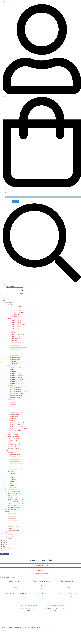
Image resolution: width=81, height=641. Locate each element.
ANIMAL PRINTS (12, 514)
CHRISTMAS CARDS (12, 497)
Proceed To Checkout (45, 565)
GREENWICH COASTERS (16, 320)
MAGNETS (10, 471)
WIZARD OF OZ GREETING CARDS (18, 428)
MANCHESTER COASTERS (16, 373)
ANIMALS (12, 473)
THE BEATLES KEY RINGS (16, 393)
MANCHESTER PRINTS (15, 381)
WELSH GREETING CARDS (16, 412)
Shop (34, 573)
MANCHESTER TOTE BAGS (16, 383)
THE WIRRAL (11, 400)
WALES (9, 406)
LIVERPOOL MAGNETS (15, 345)
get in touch (5, 542)
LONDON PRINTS (14, 363)
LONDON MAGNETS (15, 361)
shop (4, 300)
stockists (5, 544)
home (4, 298)
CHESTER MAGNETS (15, 314)
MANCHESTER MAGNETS (16, 379)
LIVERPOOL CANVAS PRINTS (17, 334)
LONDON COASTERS (15, 355)
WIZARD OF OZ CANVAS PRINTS (18, 422)
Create (39, 627)
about (4, 540)
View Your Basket (34, 565)
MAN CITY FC (13, 369)
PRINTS (7, 511)
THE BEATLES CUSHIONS (16, 389)
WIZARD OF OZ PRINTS (15, 430)
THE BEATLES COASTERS (16, 387)
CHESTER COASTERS (15, 308)
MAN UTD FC (13, 371)
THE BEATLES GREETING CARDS (18, 391)
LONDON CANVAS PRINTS (16, 353)
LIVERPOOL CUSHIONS (15, 338)
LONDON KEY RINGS (15, 359)
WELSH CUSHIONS (14, 410)
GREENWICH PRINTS (15, 326)
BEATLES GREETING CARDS (14, 493)
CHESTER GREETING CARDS (17, 312)
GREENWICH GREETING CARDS (18, 324)
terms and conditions (8, 548)
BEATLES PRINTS (12, 516)
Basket (8, 201)
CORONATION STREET (15, 367)
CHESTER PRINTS (14, 316)
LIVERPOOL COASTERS (15, 336)
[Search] (21, 288)
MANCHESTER (11, 365)
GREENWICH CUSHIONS (16, 322)
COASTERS (10, 452)
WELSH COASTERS (14, 408)
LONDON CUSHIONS (15, 357)
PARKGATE (13, 402)
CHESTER (10, 304)
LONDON (10, 351)
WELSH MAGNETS (14, 416)
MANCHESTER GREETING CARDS (18, 377)
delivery (5, 546)
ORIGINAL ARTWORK (10, 509)
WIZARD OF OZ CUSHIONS (16, 426)
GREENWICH (11, 318)
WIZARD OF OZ (11, 420)
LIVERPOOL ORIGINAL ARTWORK (18, 347)
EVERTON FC (13, 332)
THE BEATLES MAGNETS (16, 395)
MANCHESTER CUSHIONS (16, 375)
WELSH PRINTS (14, 418)
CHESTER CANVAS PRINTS (16, 306)
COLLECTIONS (8, 302)
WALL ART (7, 532)
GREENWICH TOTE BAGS (16, 328)
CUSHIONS (7, 432)
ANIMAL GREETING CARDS (14, 491)
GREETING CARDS (9, 489)
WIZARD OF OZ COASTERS (16, 424)
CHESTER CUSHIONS (15, 310)
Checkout (15, 201)
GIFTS (6, 450)
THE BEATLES (11, 385)
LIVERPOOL (10, 330)
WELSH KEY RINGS (14, 414)
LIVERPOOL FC (13, 340)
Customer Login (41, 570)
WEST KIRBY (13, 404)
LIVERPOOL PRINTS (15, 349)
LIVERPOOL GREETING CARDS (17, 343)
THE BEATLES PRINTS (15, 397)
